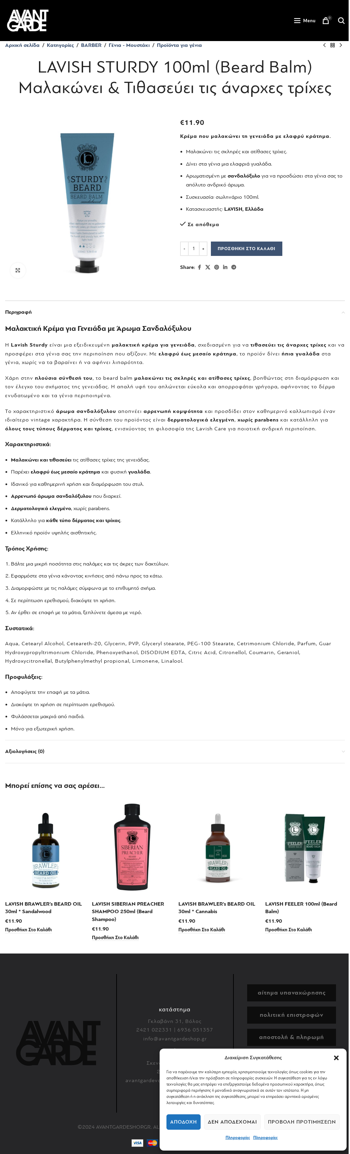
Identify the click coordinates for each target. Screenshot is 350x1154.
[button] (336, 1057)
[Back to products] (332, 45)
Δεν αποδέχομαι (232, 1122)
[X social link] (207, 267)
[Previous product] (324, 45)
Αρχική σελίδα (22, 45)
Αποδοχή (183, 1122)
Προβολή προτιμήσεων (302, 1122)
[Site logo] (27, 20)
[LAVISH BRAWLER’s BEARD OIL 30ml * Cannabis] (218, 847)
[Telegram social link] (233, 267)
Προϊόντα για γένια (179, 45)
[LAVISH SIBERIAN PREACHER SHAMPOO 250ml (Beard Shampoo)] (132, 847)
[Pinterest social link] (216, 267)
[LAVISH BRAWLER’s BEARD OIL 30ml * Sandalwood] (45, 847)
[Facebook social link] (199, 267)
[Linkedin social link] (225, 267)
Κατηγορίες (60, 45)
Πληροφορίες (238, 1137)
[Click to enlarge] (18, 270)
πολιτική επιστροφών (291, 1015)
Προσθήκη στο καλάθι (246, 248)
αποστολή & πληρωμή (291, 1037)
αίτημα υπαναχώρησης (292, 992)
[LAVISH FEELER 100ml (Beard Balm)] (305, 847)
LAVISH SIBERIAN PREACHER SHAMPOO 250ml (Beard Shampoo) (128, 911)
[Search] (341, 20)
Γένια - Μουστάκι (129, 45)
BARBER (91, 45)
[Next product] (341, 45)
